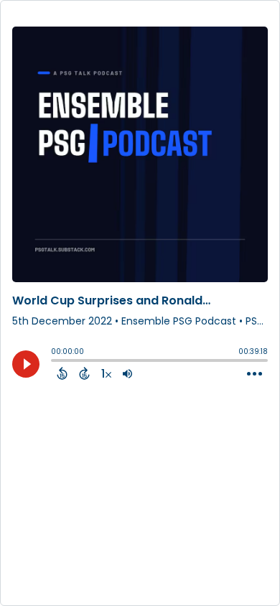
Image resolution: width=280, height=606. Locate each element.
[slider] (54, 362)
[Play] (25, 364)
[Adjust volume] (127, 373)
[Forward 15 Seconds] (84, 373)
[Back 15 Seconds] (62, 373)
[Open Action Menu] (254, 374)
